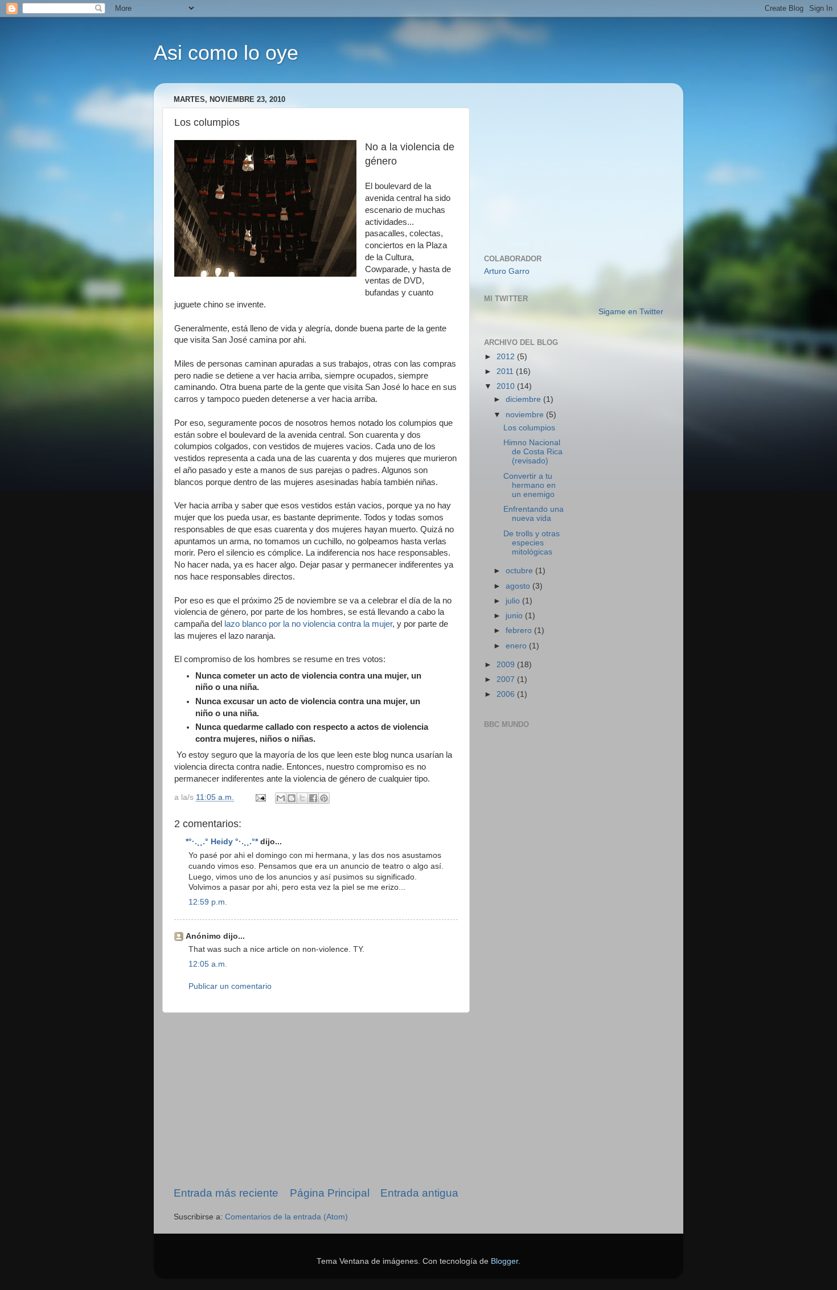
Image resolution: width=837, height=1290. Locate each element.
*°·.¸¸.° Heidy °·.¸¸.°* (222, 841)
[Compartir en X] (302, 798)
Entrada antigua (419, 1193)
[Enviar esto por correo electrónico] (280, 798)
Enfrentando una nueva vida (533, 514)
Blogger (504, 1261)
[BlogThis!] (291, 798)
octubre (520, 570)
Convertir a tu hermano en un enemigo (529, 485)
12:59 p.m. (207, 902)
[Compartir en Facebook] (313, 798)
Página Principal (330, 1193)
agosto (519, 586)
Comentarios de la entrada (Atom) (286, 1217)
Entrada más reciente (226, 1193)
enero (517, 646)
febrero (520, 630)
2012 (507, 356)
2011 (506, 371)
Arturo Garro (507, 271)
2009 (507, 664)
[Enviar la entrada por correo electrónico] (260, 797)
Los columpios (529, 428)
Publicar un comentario (230, 986)
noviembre (526, 414)
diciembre (524, 399)
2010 (507, 386)
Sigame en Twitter (630, 311)
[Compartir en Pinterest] (324, 798)
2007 (507, 679)
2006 (507, 694)
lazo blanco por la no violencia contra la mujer (308, 623)
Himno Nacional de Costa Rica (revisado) (533, 451)
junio (515, 615)
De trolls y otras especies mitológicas (531, 542)
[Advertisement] (316, 1099)
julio (514, 601)
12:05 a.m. (207, 964)
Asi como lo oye (226, 52)
